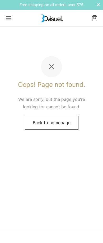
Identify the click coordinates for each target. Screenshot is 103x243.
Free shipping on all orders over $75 (51, 4)
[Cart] (94, 18)
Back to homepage (52, 122)
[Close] (98, 5)
